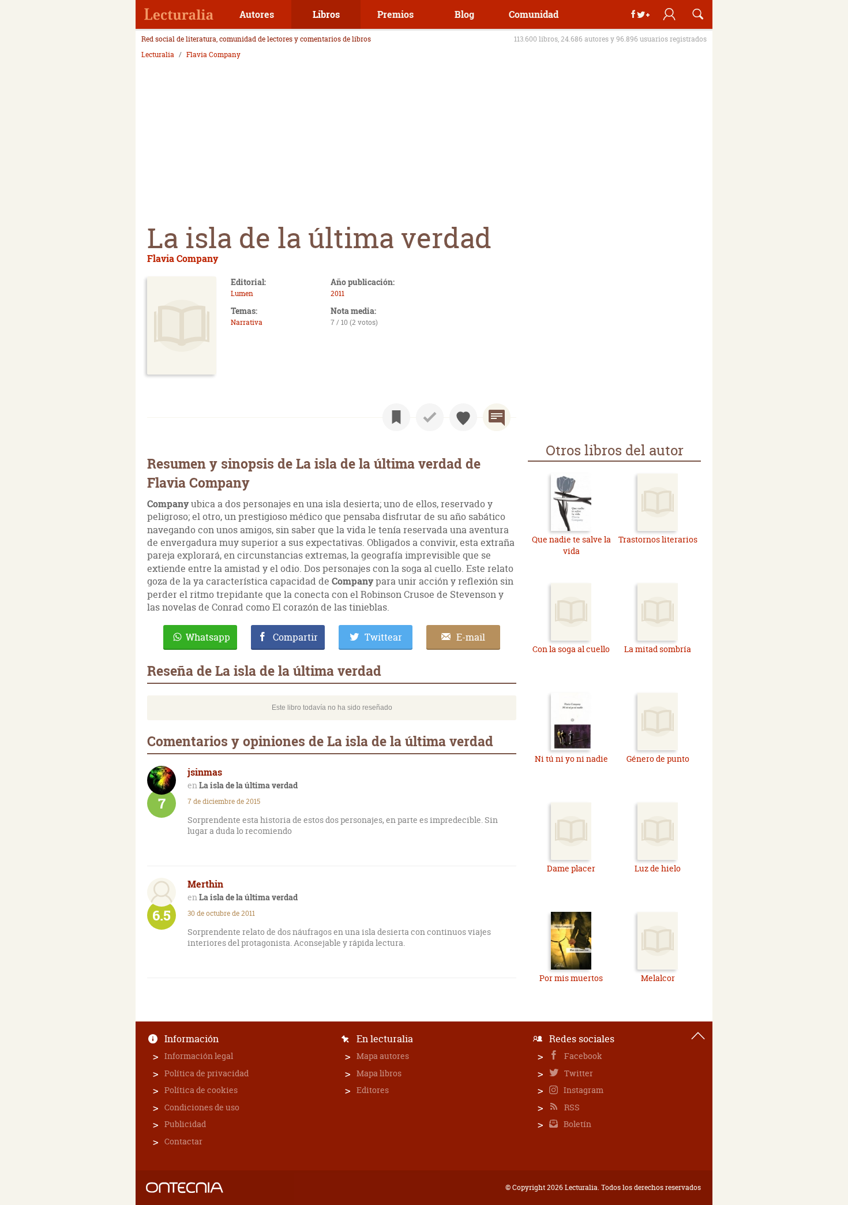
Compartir (295, 637)
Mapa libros (379, 1073)
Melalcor (658, 977)
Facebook (582, 1055)
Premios (395, 14)
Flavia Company (213, 54)
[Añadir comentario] (497, 417)
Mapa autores (383, 1055)
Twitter (577, 1073)
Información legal (198, 1055)
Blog (464, 14)
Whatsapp (208, 637)
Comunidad (533, 14)
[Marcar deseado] (463, 417)
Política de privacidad (206, 1073)
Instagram (582, 1089)
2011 (337, 293)
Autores (256, 14)
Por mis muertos (571, 977)
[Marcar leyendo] (396, 417)
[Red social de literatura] (179, 14)
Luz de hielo (658, 868)
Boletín (576, 1123)
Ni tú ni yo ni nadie (571, 758)
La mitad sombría (657, 648)
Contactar (183, 1141)
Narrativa (246, 322)
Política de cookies (201, 1089)
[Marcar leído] (430, 417)
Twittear (383, 637)
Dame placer (571, 868)
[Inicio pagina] (698, 1035)
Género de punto (657, 758)
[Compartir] (640, 14)
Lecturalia (157, 54)
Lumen (242, 293)
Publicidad (185, 1123)
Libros (326, 14)
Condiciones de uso (201, 1107)
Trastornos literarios (657, 539)
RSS (571, 1107)
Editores (373, 1089)
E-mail (470, 637)
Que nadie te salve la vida (571, 545)
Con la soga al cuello (571, 648)
